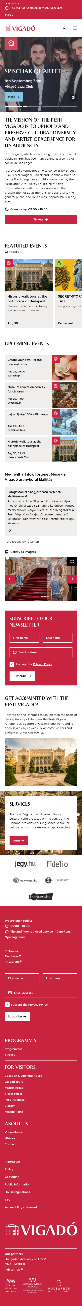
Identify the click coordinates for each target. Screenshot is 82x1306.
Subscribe (22, 676)
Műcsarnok (14, 1269)
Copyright (12, 1176)
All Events (13, 252)
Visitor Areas (14, 1087)
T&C (7, 1199)
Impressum (12, 1161)
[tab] (36, 596)
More (14, 97)
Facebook (13, 956)
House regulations (17, 1192)
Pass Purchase (14, 1099)
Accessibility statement (21, 1207)
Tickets (41, 219)
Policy (9, 1169)
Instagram (13, 961)
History (10, 1138)
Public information (17, 1184)
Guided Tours (14, 1081)
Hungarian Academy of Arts (26, 1259)
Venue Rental (14, 1132)
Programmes (13, 1049)
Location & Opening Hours (23, 1075)
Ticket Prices (13, 1093)
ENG (10, 15)
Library (10, 1105)
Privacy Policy (42, 664)
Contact (10, 1144)
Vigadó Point (14, 1111)
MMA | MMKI (15, 1264)
